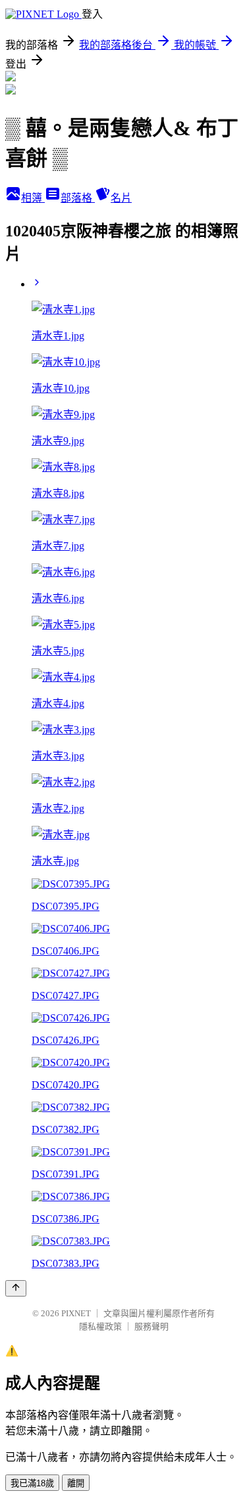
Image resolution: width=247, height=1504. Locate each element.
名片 (121, 198)
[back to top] (15, 1288)
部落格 (78, 198)
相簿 (33, 198)
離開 (75, 1483)
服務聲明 (151, 1326)
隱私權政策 (100, 1326)
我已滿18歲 (32, 1483)
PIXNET (76, 1313)
